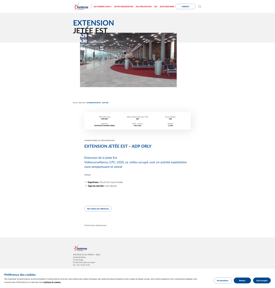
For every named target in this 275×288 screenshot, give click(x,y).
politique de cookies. (52, 282)
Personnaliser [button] (222, 280)
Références (82, 103)
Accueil (75, 103)
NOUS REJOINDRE (167, 6)
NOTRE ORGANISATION (123, 6)
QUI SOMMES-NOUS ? (103, 6)
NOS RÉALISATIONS (144, 6)
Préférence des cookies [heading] (20, 274)
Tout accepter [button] (262, 280)
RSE (155, 6)
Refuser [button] (242, 280)
